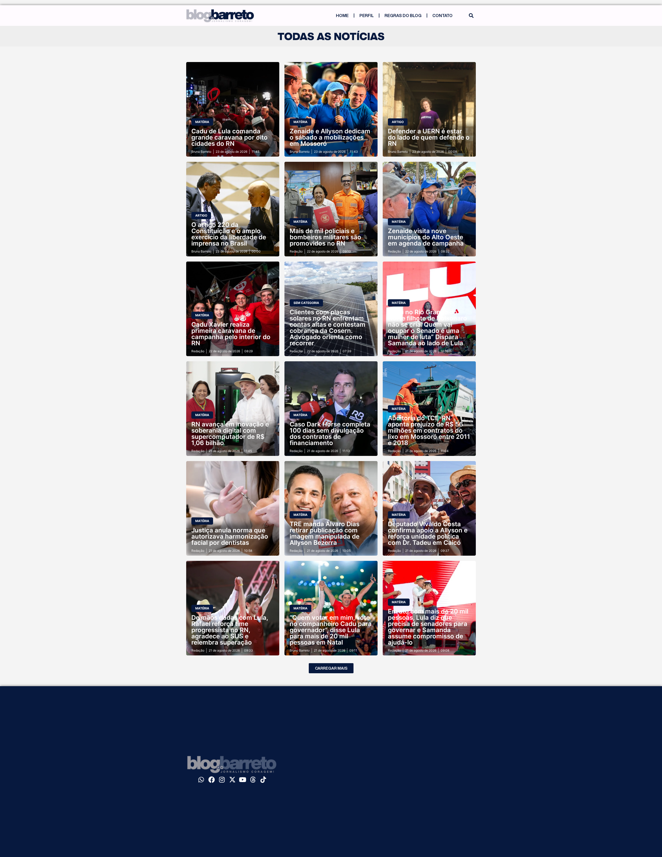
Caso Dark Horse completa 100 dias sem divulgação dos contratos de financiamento (330, 433)
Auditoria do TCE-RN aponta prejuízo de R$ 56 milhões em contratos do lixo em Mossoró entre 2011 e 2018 (429, 430)
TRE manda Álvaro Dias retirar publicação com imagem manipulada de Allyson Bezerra (324, 533)
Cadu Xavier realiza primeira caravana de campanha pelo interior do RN (230, 334)
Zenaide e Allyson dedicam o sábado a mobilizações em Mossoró (330, 137)
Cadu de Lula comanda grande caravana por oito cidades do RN (229, 137)
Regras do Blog (403, 15)
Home (342, 15)
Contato (442, 15)
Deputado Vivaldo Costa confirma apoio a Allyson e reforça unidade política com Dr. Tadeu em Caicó (428, 533)
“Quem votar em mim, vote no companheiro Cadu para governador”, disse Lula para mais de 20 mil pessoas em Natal (331, 630)
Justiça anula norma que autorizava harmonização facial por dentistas (229, 536)
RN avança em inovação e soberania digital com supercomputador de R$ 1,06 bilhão (230, 433)
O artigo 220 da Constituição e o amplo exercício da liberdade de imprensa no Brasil (228, 234)
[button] (471, 15)
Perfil (366, 15)
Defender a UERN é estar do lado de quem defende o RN (429, 137)
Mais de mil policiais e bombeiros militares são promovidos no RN (325, 237)
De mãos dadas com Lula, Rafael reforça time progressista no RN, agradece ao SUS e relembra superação (229, 630)
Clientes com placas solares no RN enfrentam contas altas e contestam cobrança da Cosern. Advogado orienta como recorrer (327, 327)
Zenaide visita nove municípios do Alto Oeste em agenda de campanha (426, 237)
